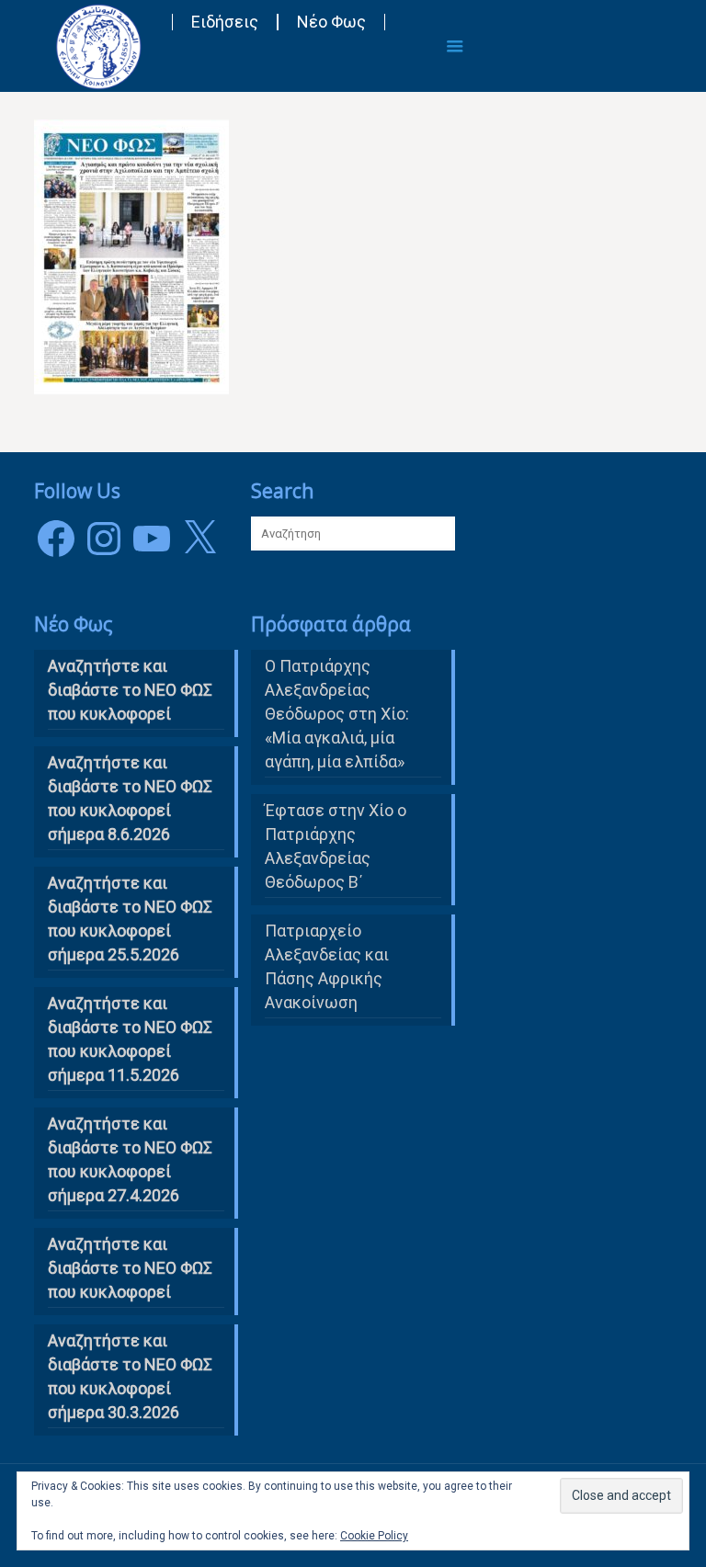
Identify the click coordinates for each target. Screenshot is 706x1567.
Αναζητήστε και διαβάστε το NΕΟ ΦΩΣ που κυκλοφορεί (130, 689)
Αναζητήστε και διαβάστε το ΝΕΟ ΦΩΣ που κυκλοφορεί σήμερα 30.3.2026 (130, 1376)
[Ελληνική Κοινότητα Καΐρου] (98, 46)
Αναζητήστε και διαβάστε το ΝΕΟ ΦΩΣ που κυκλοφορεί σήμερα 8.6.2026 (130, 798)
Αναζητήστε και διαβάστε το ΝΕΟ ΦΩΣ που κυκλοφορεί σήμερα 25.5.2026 (130, 918)
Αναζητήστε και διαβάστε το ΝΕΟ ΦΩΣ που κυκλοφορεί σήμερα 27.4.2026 (130, 1159)
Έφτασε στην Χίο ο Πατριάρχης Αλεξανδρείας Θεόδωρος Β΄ (335, 846)
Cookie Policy (374, 1535)
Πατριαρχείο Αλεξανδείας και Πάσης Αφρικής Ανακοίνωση (327, 966)
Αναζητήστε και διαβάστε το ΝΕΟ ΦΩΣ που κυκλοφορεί (130, 1267)
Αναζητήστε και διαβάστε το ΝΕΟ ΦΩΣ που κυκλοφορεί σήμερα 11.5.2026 (130, 1039)
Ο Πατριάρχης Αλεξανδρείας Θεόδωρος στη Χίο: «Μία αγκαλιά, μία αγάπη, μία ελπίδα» (337, 713)
